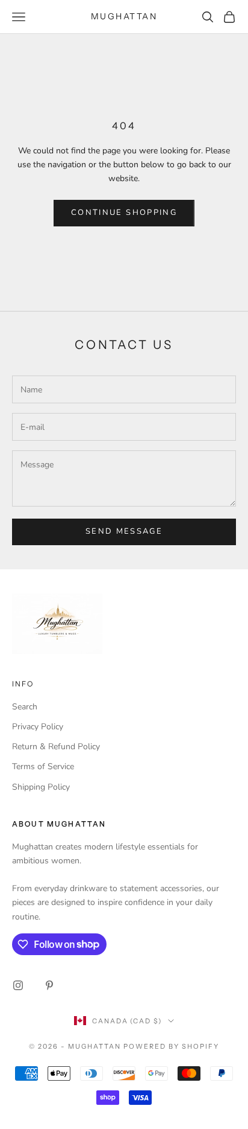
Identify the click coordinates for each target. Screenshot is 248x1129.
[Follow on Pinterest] (49, 985)
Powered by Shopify (171, 1046)
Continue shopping (124, 212)
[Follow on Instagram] (18, 985)
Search (24, 706)
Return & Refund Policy (56, 746)
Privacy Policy (37, 726)
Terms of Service (43, 766)
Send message (124, 531)
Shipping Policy (41, 787)
